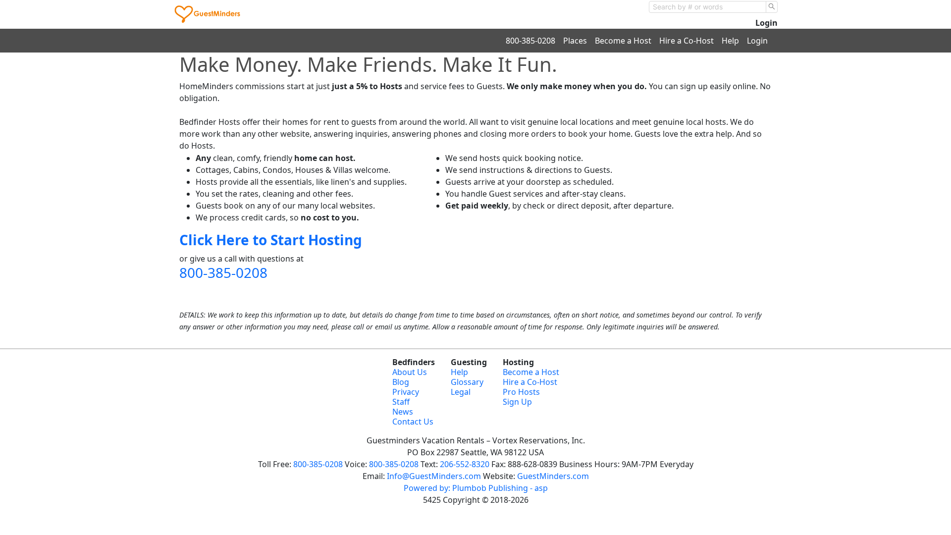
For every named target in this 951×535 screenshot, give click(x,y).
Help (730, 40)
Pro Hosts (521, 391)
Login (766, 22)
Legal (461, 391)
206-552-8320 (464, 464)
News (402, 411)
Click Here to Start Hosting (270, 239)
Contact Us (412, 421)
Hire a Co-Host (686, 40)
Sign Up (517, 401)
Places (575, 40)
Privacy (405, 391)
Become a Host (623, 40)
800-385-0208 (530, 40)
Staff (401, 401)
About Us (409, 372)
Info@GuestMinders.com (434, 476)
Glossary (467, 381)
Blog (400, 381)
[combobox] (707, 7)
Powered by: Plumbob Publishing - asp (476, 487)
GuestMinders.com (553, 476)
